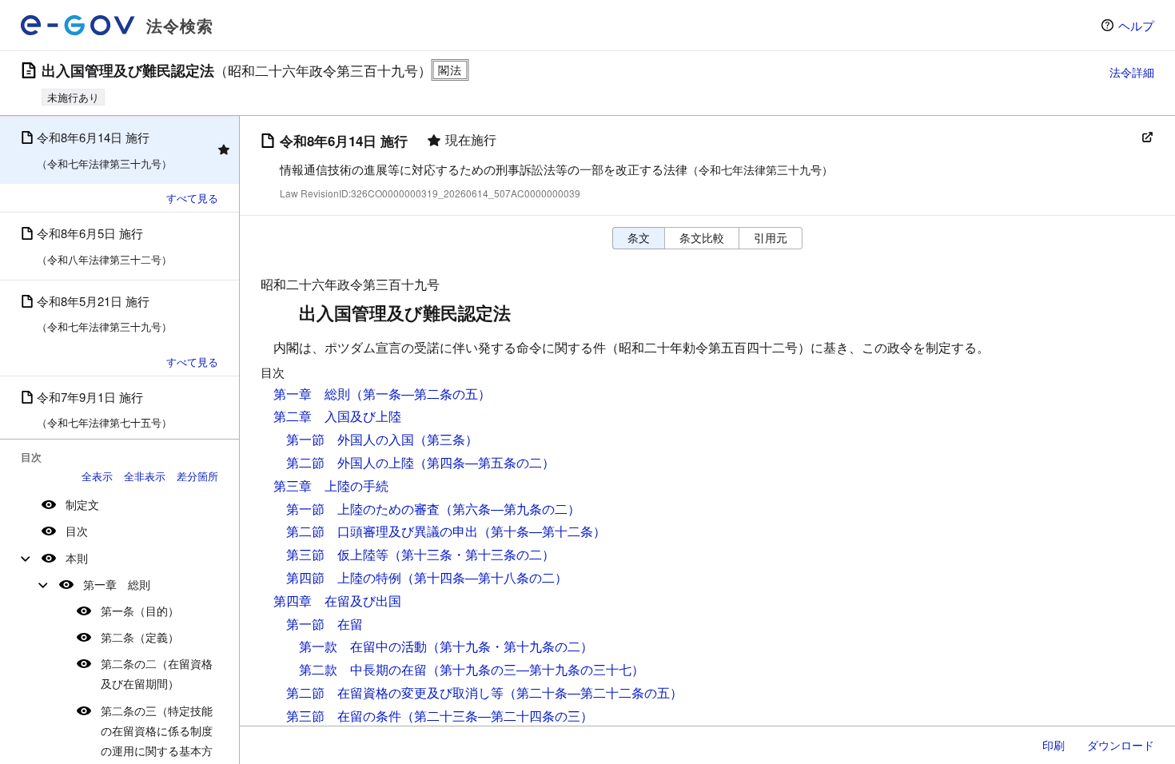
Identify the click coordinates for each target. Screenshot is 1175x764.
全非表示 (144, 475)
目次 (77, 531)
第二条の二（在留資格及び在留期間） (157, 673)
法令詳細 (1131, 72)
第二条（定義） (140, 637)
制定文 (82, 504)
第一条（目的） (140, 611)
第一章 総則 (116, 584)
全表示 (97, 475)
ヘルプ (1136, 25)
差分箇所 (197, 475)
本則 (77, 558)
